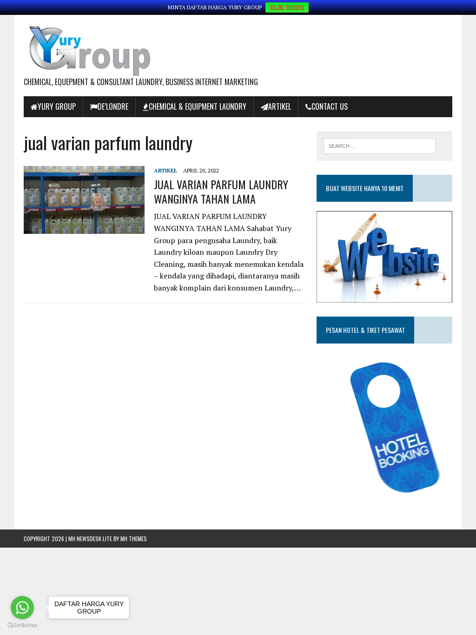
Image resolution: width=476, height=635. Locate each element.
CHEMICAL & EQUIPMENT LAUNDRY (197, 106)
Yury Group (57, 106)
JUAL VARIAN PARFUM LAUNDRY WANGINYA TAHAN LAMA (221, 191)
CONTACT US (329, 106)
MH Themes (133, 538)
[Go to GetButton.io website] (22, 625)
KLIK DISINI (287, 7)
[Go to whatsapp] (22, 607)
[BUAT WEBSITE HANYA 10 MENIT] (384, 296)
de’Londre (113, 106)
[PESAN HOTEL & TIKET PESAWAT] (384, 500)
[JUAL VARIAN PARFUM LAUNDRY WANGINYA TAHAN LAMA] (84, 227)
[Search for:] (380, 145)
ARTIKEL (279, 106)
